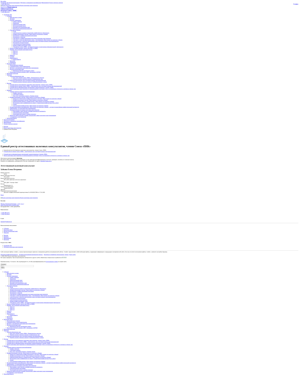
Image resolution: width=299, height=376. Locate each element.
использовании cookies (52, 261)
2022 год (15, 52)
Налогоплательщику (14, 2)
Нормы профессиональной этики (22, 45)
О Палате (9, 16)
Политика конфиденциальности (9, 254)
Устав (14, 31)
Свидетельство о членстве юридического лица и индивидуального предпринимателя (35, 41)
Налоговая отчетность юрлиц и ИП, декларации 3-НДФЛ (25, 72)
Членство (9, 75)
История (12, 19)
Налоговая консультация (16, 65)
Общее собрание (17, 21)
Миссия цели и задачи (16, 17)
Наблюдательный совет (19, 24)
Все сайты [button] (3, 1)
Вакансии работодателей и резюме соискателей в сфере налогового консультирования (33, 115)
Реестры (9, 83)
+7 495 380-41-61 (5, 4)
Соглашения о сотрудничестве (18, 117)
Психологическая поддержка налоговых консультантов (24, 110)
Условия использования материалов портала (31, 254)
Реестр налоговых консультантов (12, 128)
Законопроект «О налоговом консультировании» (23, 108)
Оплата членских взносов (56, 2)
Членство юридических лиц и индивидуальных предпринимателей (28, 80)
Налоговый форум (12, 118)
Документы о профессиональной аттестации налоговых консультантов (32, 38)
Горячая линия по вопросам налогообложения (22, 91)
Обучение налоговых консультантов (13, 247)
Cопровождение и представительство (20, 66)
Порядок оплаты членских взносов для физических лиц (28, 79)
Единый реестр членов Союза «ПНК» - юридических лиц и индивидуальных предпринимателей (36, 86)
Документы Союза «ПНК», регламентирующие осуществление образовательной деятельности (38, 47)
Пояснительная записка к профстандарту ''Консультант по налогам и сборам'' (33, 101)
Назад (2, 195)
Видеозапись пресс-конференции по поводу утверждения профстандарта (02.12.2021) (36, 103)
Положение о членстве (19, 37)
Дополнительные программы (21, 112)
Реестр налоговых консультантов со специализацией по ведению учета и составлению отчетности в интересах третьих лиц (43, 89)
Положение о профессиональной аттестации (25, 35)
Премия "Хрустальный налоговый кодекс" (21, 49)
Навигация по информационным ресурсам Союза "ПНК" (9, 8)
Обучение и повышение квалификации (30, 2)
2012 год (15, 51)
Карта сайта (72, 254)
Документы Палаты (15, 30)
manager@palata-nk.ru (6, 221)
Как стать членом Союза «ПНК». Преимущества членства (28, 77)
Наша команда (14, 58)
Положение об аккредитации (21, 42)
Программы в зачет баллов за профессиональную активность (29, 111)
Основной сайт (5, 2)
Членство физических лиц (17, 76)
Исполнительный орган (19, 26)
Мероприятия (45, 2)
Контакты (12, 61)
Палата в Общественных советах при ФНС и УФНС (24, 48)
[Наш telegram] (65, 257)
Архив (15, 104)
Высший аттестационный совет (21, 27)
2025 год (15, 54)
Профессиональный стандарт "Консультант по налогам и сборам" (30, 34)
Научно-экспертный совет (17, 69)
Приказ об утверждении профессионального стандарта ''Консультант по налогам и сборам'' (37, 98)
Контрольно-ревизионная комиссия (22, 28)
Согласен (3, 264)
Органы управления (15, 20)
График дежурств (17, 93)
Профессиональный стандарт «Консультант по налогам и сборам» (27, 97)
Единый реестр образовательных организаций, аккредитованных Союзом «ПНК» (32, 87)
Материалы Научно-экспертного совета (23, 70)
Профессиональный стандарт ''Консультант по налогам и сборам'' (30, 100)
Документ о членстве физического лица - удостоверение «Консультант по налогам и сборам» (38, 40)
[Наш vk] (62, 257)
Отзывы (12, 56)
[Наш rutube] (64, 257)
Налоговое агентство (12, 73)
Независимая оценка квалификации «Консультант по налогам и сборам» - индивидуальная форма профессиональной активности (44, 107)
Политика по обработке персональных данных (56, 254)
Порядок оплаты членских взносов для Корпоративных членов (30, 82)
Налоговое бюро (11, 63)
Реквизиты (13, 62)
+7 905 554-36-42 (5, 214)
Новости (12, 55)
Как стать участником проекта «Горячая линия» (25, 96)
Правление (16, 23)
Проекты (9, 90)
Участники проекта (18, 94)
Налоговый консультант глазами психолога (24, 114)
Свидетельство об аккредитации (21, 44)
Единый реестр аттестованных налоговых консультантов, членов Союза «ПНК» (31, 84)
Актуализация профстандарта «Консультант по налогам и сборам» (30, 105)
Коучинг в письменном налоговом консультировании (24, 68)
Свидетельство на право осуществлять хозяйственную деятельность (31, 33)
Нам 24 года (4, 7)
